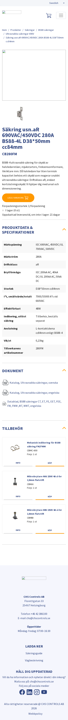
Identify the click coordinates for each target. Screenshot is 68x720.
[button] (57, 3)
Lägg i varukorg (15, 197)
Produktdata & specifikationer (18, 229)
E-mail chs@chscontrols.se (34, 618)
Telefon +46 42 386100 (34, 613)
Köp (50, 463)
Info (18, 462)
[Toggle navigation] (61, 15)
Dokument (12, 370)
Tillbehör (12, 428)
